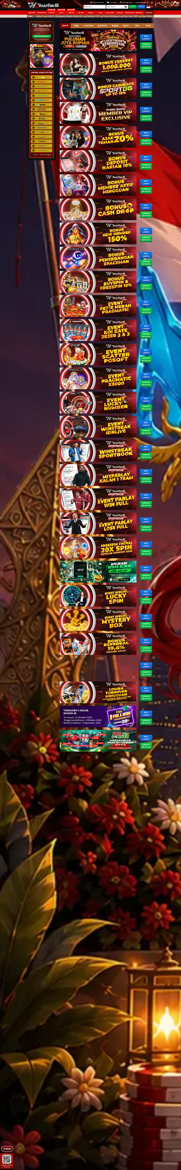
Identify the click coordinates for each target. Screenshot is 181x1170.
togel (100, 12)
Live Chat (112, 2)
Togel (76, 26)
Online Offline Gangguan (42, 154)
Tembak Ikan (129, 12)
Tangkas (119, 12)
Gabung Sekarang (146, 45)
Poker (90, 12)
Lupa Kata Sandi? (142, 2)
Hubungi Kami (127, 2)
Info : (30, 16)
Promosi (149, 12)
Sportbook (41, 12)
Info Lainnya (146, 37)
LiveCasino (88, 26)
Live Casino (110, 12)
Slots (61, 12)
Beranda (32, 12)
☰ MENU (7, 1149)
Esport (126, 26)
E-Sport (52, 12)
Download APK (98, 2)
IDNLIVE (71, 12)
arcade (81, 12)
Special (65, 25)
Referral (139, 12)
